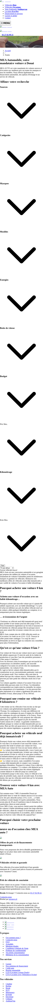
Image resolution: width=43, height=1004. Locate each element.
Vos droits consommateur (15, 953)
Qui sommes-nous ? (13, 938)
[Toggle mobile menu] (5, 23)
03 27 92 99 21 (36, 893)
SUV (8, 990)
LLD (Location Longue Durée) (17, 972)
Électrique (9, 997)
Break (8, 988)
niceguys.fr (13, 899)
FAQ (8, 942)
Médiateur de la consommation (17, 955)
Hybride (9, 995)
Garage (8, 964)
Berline (8, 986)
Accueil (8, 51)
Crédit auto (10, 968)
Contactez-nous (6, 897)
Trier (2, 566)
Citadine (9, 984)
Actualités (9, 944)
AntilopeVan (10, 1001)
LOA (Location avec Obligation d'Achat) (21, 975)
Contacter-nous (11, 940)
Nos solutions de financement (17, 966)
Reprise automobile (13, 970)
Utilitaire (9, 999)
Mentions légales (12, 946)
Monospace (10, 992)
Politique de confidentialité (16, 950)
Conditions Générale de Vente (17, 948)
